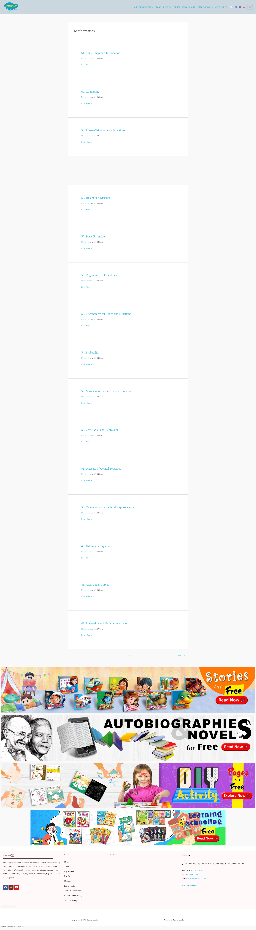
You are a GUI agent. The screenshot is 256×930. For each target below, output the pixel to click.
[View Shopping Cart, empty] (250, 7)
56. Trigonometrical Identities (99, 275)
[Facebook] (235, 7)
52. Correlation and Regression (100, 429)
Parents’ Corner (171, 7)
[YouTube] (244, 7)
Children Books (142, 7)
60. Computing (90, 91)
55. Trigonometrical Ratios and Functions (106, 313)
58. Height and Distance (95, 197)
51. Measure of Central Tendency (101, 468)
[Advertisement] (128, 170)
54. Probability (90, 352)
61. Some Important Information (100, 53)
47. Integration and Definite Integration (104, 623)
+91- (192, 870)
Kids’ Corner (189, 7)
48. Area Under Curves (95, 584)
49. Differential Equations (96, 546)
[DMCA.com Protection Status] (8, 906)
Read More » (86, 64)
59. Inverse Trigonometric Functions (103, 130)
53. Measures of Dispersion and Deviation (106, 391)
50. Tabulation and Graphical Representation (108, 507)
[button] (231, 7)
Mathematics (86, 58)
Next (181, 655)
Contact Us (221, 7)
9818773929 (198, 871)
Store (158, 7)
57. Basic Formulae (93, 236)
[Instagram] (240, 7)
